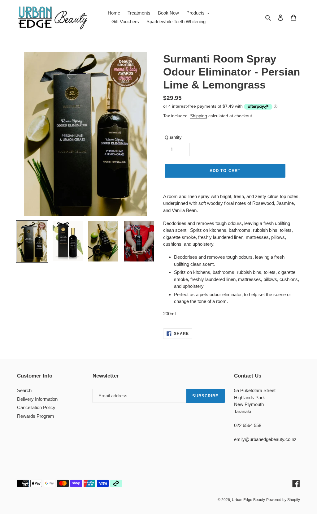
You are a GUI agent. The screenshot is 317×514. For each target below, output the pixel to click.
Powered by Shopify (283, 500)
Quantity (173, 137)
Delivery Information (37, 399)
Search (24, 390)
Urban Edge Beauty (248, 500)
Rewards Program (35, 416)
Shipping (198, 115)
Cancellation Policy (36, 407)
